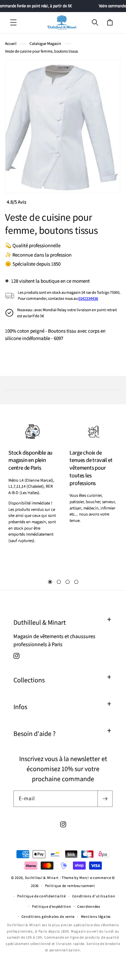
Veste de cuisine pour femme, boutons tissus (41, 51)
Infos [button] (20, 706)
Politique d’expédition (51, 906)
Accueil (10, 43)
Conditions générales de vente (48, 916)
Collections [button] (29, 680)
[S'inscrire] (104, 799)
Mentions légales (96, 916)
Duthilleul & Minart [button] (39, 622)
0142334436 (88, 298)
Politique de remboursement (70, 885)
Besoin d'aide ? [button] (34, 733)
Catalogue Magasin (45, 43)
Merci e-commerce (95, 877)
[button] (13, 22)
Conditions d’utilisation (93, 896)
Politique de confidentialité (41, 896)
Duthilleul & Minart (42, 877)
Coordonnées (88, 906)
